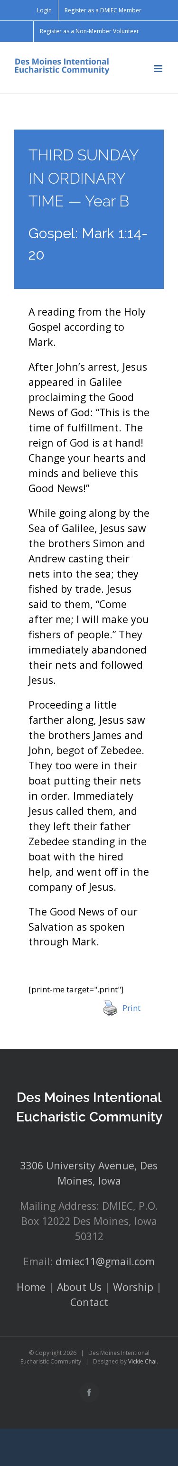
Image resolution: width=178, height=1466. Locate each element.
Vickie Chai (142, 1361)
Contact (89, 1302)
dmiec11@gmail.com (105, 1261)
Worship (133, 1287)
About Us (79, 1287)
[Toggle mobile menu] (159, 69)
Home (31, 1287)
